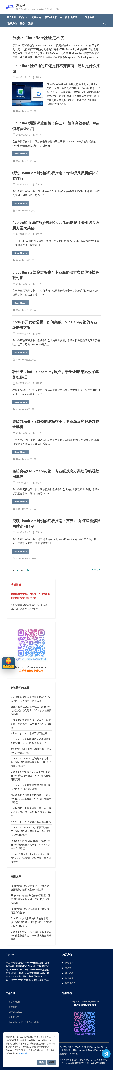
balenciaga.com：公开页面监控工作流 (31, 821)
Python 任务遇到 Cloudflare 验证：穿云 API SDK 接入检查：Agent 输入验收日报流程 (31, 858)
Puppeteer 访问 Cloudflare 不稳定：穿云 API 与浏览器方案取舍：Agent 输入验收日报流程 (31, 844)
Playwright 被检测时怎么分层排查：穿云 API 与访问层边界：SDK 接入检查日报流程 (31, 899)
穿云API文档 (14, 1002)
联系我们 (12, 23)
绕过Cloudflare (15, 1012)
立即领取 (8, 666)
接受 (41, 1062)
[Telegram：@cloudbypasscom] (106, 1053)
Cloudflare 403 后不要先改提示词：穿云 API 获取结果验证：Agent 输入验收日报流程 (31, 775)
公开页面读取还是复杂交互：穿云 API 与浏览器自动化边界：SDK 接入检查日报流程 (31, 710)
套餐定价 (13, 1007)
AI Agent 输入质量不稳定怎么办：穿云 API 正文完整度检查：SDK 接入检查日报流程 (31, 798)
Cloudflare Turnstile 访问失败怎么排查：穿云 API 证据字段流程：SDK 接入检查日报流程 (31, 762)
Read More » (21, 154)
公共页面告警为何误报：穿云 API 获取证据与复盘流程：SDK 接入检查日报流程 (31, 724)
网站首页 (69, 963)
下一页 (95, 569)
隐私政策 (23, 1053)
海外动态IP (70, 978)
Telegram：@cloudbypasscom (31, 667)
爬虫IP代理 (14, 1017)
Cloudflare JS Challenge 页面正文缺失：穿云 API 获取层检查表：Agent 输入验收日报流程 (31, 831)
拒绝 (51, 1062)
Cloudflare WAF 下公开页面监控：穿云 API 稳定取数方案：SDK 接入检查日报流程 (31, 935)
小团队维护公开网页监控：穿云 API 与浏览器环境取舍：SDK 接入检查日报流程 (31, 812)
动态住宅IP (11, 976)
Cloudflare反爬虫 (84, 1050)
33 (27, 569)
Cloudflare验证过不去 (26, 111)
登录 (22, 23)
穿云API (21, 5)
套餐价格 (36, 17)
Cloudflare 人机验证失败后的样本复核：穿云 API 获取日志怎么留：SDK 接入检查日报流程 (31, 922)
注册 (30, 23)
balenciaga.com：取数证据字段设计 (29, 733)
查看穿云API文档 (29, 609)
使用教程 (89, 17)
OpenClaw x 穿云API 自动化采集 (24, 1022)
